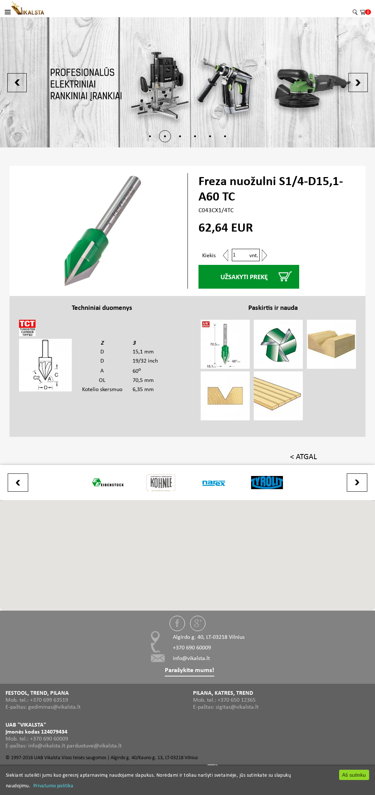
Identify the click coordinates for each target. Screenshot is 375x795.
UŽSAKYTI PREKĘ (244, 277)
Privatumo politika (53, 785)
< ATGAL (303, 456)
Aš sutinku (354, 775)
